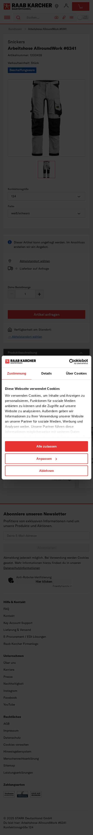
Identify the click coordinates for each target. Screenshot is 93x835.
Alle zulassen (46, 446)
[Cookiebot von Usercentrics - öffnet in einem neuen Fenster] (69, 361)
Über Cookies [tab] (76, 373)
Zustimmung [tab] (16, 373)
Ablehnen (46, 471)
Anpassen (44, 458)
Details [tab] (46, 373)
